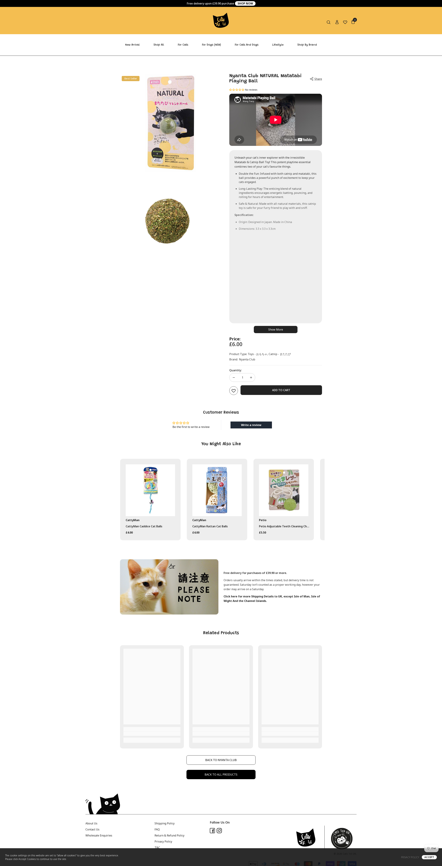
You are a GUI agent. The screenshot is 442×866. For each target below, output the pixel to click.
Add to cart (281, 390)
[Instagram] (219, 830)
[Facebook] (212, 830)
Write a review (251, 425)
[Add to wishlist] (233, 390)
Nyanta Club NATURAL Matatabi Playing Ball (265, 79)
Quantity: (235, 370)
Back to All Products (221, 774)
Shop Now (245, 3)
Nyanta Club (247, 359)
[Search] (328, 22)
